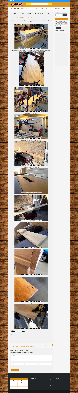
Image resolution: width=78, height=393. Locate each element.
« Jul (10, 388)
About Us (47, 8)
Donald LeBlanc (33, 379)
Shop (15, 8)
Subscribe (58, 28)
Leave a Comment (31, 17)
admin (25, 17)
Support (42, 8)
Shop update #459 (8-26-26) (56, 378)
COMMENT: (13, 353)
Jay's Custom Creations (35, 381)
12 (18, 383)
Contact (52, 8)
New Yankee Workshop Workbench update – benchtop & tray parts (22, 346)
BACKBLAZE (33, 378)
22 (26, 384)
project (40, 17)
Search (57, 12)
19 (18, 384)
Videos (22, 8)
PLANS (18, 8)
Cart (62, 0)
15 (26, 383)
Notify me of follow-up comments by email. (18, 366)
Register (58, 0)
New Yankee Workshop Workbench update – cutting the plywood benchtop (39, 345)
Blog (11, 8)
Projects (28, 8)
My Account (57, 8)
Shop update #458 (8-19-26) (56, 381)
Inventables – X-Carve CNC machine (37, 380)
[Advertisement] (62, 4)
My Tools (37, 8)
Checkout (66, 0)
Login (54, 0)
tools (43, 17)
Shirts (33, 8)
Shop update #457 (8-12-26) (56, 385)
